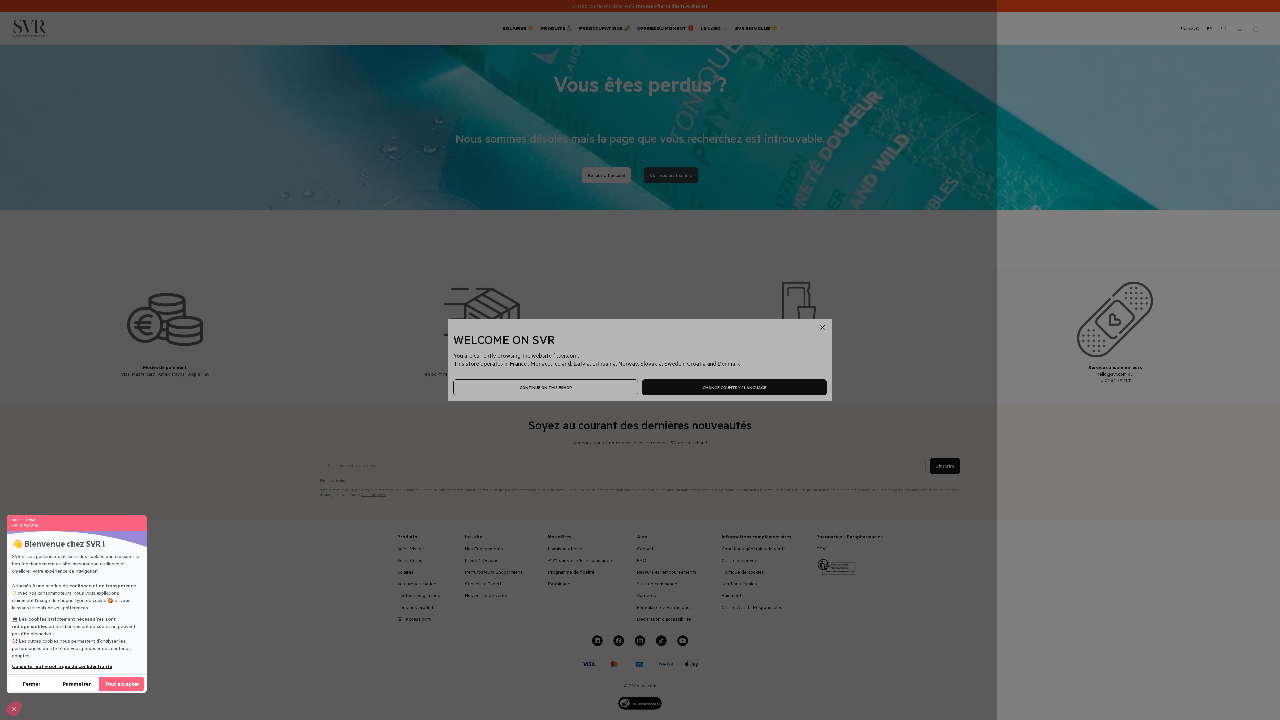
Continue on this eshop (546, 387)
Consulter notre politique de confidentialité (62, 666)
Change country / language (734, 387)
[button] (14, 709)
